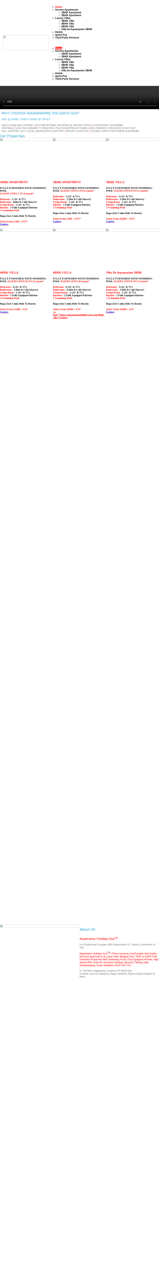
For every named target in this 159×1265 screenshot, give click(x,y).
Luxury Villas (62, 18)
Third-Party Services (67, 37)
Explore (4, 224)
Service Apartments (66, 9)
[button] (101, 43)
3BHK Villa (67, 21)
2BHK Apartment (71, 15)
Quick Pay (61, 34)
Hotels (59, 32)
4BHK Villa (67, 23)
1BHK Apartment (71, 12)
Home (58, 7)
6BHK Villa (67, 26)
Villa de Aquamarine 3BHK (76, 29)
